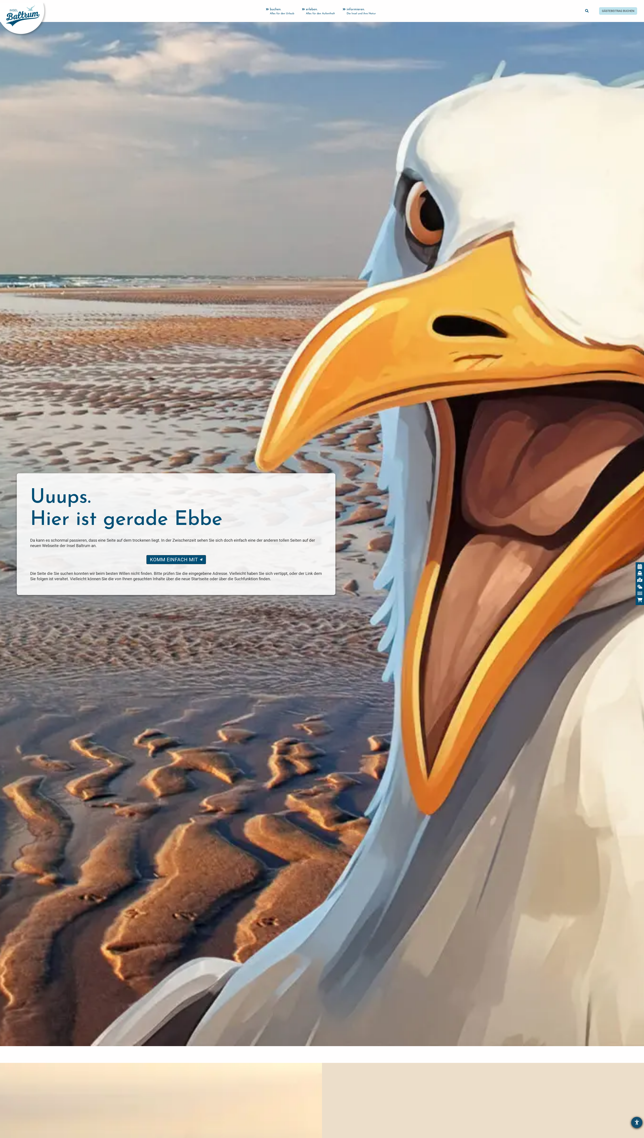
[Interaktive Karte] (639, 579)
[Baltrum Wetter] (639, 586)
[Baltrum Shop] (639, 600)
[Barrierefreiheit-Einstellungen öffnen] (636, 1122)
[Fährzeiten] (639, 573)
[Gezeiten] (639, 593)
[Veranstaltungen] (639, 566)
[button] (587, 11)
